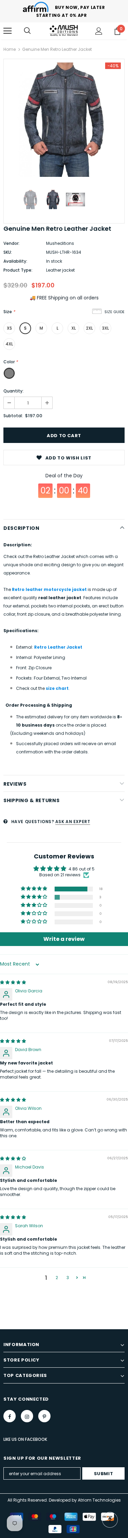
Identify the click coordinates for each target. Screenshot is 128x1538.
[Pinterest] (44, 1416)
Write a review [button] (64, 939)
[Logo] (64, 30)
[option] (64, 119)
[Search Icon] (27, 30)
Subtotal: (13, 416)
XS (9, 328)
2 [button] (57, 1277)
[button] (34, 888)
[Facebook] (9, 1416)
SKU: (7, 252)
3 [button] (68, 1277)
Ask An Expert (72, 821)
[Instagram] (27, 1416)
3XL (105, 328)
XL (73, 328)
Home (9, 49)
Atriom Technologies (99, 1500)
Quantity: (13, 391)
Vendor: (11, 243)
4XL (9, 344)
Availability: (15, 261)
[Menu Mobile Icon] (7, 31)
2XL (89, 328)
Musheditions (60, 243)
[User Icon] (98, 31)
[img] (13, 982)
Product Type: (17, 270)
